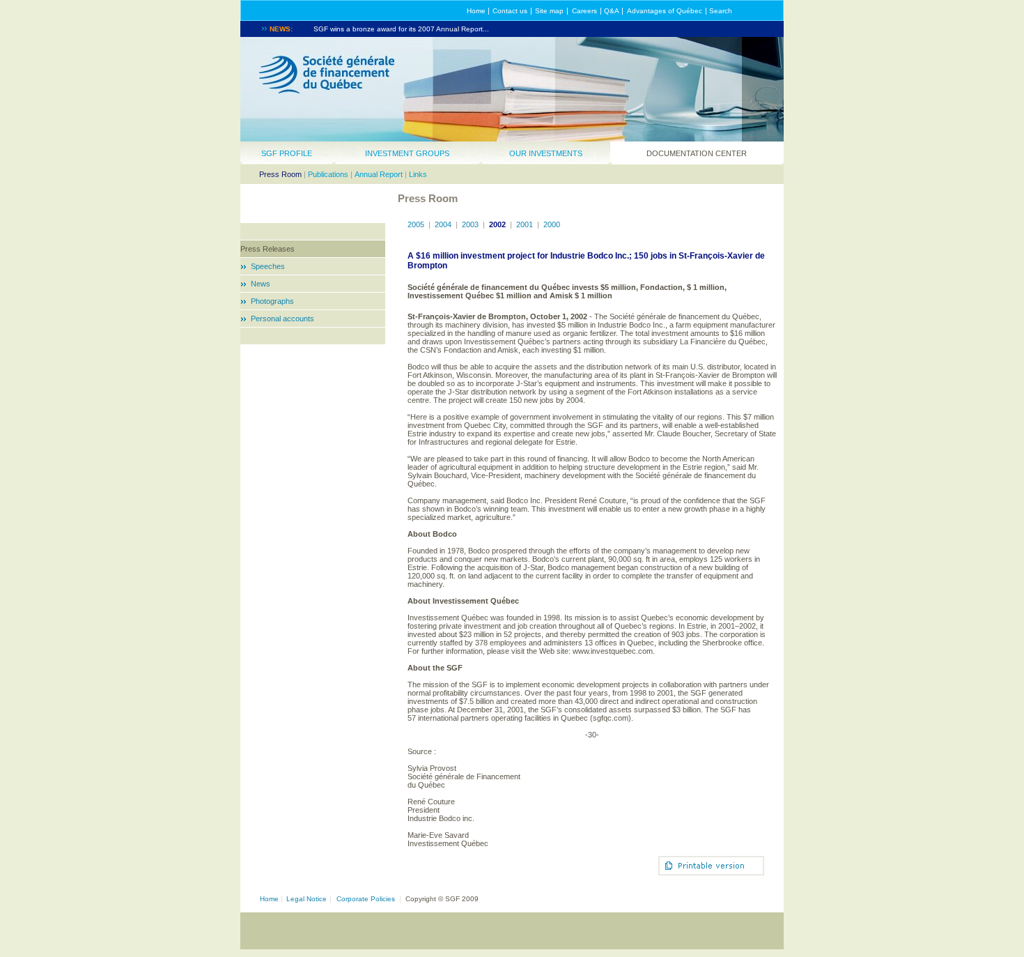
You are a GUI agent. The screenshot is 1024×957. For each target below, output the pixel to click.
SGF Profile (286, 153)
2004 (443, 224)
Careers (584, 11)
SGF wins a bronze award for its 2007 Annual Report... (401, 29)
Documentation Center (696, 153)
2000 (551, 224)
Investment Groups (407, 153)
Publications (328, 174)
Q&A (611, 11)
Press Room (280, 174)
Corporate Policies (365, 899)
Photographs (272, 301)
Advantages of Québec (664, 11)
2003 (470, 224)
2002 (497, 224)
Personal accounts (282, 318)
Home (476, 11)
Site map (549, 11)
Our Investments (545, 153)
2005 (416, 224)
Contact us (509, 11)
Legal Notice (306, 899)
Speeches (268, 266)
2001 (524, 224)
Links (418, 174)
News (260, 284)
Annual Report (379, 174)
